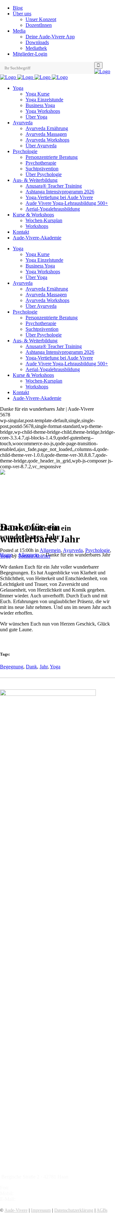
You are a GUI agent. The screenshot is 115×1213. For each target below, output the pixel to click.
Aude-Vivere (15, 1210)
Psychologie (97, 550)
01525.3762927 (31, 1193)
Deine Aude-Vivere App (50, 36)
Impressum (41, 1210)
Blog (18, 8)
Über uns (22, 13)
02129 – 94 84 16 (28, 1187)
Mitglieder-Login (30, 54)
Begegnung (11, 666)
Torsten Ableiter (34, 556)
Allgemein (50, 550)
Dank (31, 666)
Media (19, 31)
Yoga (5, 556)
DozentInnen (39, 25)
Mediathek (36, 48)
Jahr (44, 666)
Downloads (37, 42)
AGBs (101, 1210)
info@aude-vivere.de (38, 1199)
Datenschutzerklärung (73, 1210)
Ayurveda (73, 550)
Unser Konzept (41, 19)
